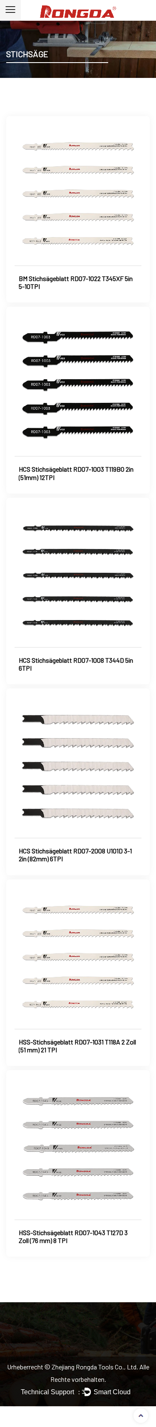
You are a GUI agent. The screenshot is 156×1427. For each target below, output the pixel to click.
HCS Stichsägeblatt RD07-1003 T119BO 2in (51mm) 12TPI (76, 473)
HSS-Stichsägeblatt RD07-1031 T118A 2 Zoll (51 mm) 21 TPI (77, 1046)
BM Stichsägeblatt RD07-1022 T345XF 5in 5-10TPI (76, 282)
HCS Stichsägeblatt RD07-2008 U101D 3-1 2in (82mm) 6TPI (75, 854)
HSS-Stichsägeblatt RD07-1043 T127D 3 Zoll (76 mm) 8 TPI (73, 1236)
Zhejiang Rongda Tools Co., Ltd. (95, 1367)
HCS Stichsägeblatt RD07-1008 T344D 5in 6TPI (76, 664)
